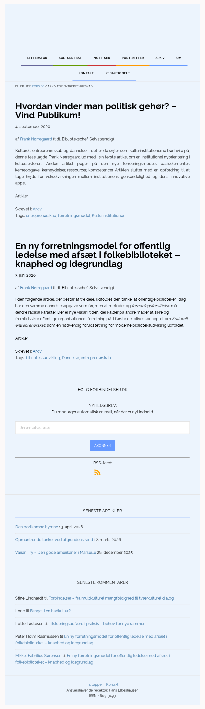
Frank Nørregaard (36, 139)
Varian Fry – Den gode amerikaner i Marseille (55, 552)
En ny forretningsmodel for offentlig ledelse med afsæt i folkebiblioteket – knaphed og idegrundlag (97, 254)
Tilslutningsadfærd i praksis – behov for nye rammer (96, 623)
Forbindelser (102, 25)
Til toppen (95, 685)
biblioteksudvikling (43, 357)
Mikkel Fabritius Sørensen (38, 655)
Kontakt (112, 685)
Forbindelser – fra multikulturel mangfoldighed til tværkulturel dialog (111, 598)
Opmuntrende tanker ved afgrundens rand (54, 539)
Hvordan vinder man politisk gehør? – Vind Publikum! (96, 110)
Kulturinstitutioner (108, 215)
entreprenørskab (41, 215)
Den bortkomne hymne (36, 527)
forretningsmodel (74, 215)
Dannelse (70, 357)
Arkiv (37, 209)
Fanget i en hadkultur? (50, 611)
